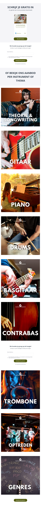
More (31, 1)
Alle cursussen (22, 2)
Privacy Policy (37, 506)
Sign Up (38, 2)
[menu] (25, 2)
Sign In (35, 2)
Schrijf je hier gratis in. (20, 60)
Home (11, 1)
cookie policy (3, 506)
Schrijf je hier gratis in (20, 500)
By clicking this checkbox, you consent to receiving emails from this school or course (20, 57)
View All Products (20, 38)
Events (14, 1)
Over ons (17, 2)
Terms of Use (37, 505)
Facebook (28, 1)
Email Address (10, 51)
